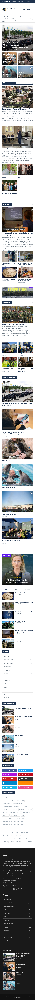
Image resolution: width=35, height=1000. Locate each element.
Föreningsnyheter (15, 20)
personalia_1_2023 (7, 821)
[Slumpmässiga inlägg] (28, 19)
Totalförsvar (21, 16)
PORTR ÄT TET (24, 833)
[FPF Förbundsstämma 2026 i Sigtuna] (9, 169)
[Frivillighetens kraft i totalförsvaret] (9, 362)
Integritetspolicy (17, 997)
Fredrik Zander (6, 803)
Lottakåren (5, 815)
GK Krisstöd (17, 806)
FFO (18, 800)
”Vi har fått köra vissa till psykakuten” (23, 611)
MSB (23, 815)
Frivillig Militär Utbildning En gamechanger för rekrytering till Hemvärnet (25, 370)
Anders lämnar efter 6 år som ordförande (16, 149)
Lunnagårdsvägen (14, 815)
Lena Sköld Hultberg (15, 812)
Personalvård (15, 833)
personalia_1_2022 (19, 818)
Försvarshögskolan (17, 803)
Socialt (3, 21)
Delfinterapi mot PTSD (9, 514)
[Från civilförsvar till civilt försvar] (9, 256)
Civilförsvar (6, 229)
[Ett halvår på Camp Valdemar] (9, 347)
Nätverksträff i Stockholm (8, 279)
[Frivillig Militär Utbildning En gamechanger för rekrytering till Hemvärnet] (25, 362)
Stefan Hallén (13, 838)
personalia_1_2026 (18, 824)
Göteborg (25, 806)
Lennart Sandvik (26, 812)
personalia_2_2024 (7, 830)
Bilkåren (26, 798)
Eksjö (4, 800)
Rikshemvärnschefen (8, 836)
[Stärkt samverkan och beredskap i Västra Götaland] (9, 185)
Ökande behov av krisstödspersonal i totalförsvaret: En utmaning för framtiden (9, 57)
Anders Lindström (7, 798)
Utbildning (14, 16)
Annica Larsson (17, 798)
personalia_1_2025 (7, 824)
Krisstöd (30, 809)
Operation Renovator (6, 74)
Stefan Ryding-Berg (23, 838)
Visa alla (31, 83)
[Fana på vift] (25, 347)
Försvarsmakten (6, 18)
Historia (23, 20)
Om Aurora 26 (23, 61)
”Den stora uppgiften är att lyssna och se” (16, 109)
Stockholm (5, 841)
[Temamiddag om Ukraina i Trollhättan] (25, 169)
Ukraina (12, 841)
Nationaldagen (18, 640)
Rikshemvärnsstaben (21, 836)
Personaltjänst (6, 833)
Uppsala (18, 841)
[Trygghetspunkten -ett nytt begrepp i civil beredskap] (25, 256)
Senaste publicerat (9, 377)
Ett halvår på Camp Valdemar (9, 353)
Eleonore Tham (11, 800)
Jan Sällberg (22, 809)
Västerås (30, 841)
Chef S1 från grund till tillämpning (13, 324)
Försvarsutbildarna (7, 806)
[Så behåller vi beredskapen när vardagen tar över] (25, 272)
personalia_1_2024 (18, 821)
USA (24, 841)
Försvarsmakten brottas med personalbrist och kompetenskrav (16, 46)
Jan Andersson (13, 809)
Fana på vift (21, 353)
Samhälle (4, 16)
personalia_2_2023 (18, 827)
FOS (23, 800)
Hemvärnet (13, 18)
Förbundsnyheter (6, 20)
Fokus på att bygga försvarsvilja (22, 621)
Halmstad (5, 809)
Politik (8, 16)
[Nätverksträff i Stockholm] (9, 272)
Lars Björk (5, 812)
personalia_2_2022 (7, 827)
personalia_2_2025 (18, 830)
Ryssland (5, 838)
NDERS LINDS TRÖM (7, 818)
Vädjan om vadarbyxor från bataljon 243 (24, 602)
